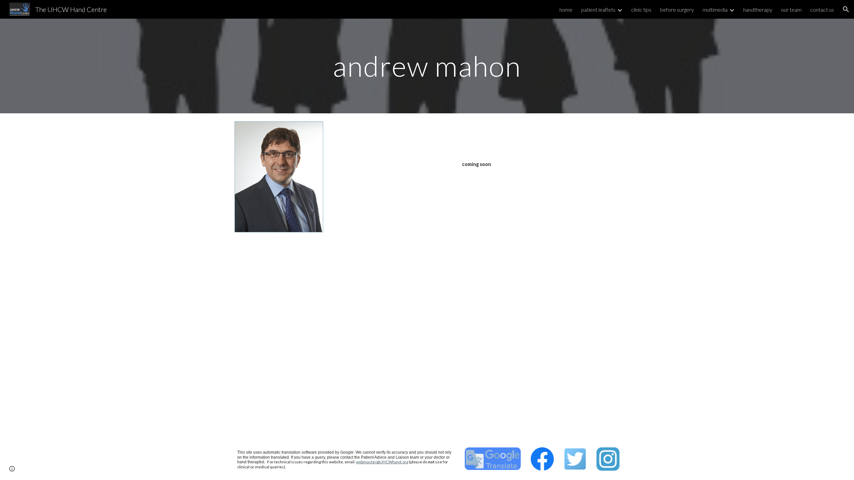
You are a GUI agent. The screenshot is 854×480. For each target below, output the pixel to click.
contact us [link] (822, 9)
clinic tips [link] (641, 9)
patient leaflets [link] (598, 9)
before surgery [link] (677, 9)
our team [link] (791, 9)
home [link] (565, 9)
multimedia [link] (715, 9)
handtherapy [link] (757, 9)
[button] (846, 9)
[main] (427, 66)
